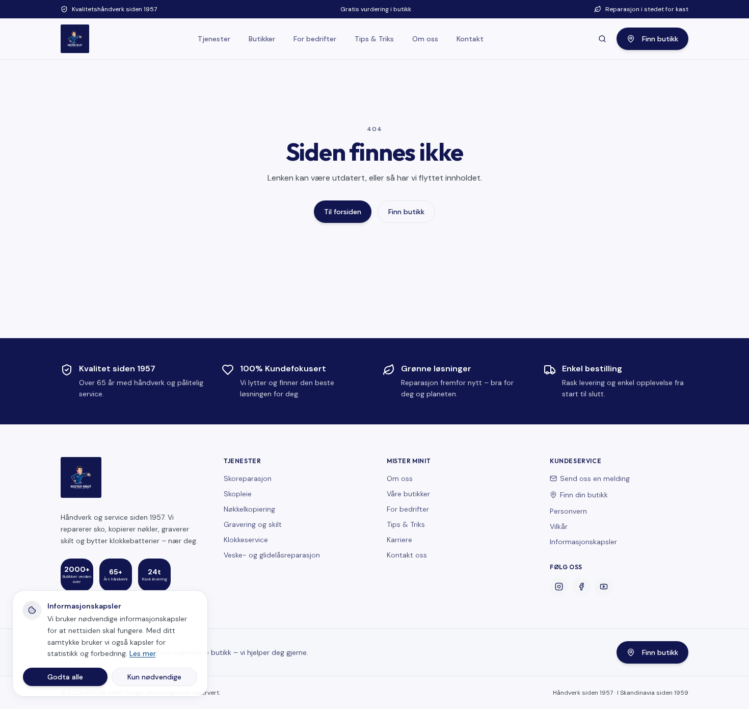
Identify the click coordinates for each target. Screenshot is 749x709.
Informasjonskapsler (583, 541)
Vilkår (559, 526)
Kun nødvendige (154, 676)
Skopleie (238, 493)
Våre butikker (408, 493)
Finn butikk (660, 38)
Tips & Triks (374, 38)
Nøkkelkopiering (249, 509)
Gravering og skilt (253, 524)
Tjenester (214, 38)
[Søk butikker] (602, 39)
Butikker (262, 38)
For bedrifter (314, 38)
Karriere (399, 539)
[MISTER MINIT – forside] (75, 38)
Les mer (142, 653)
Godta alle (65, 676)
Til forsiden (342, 211)
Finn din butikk (584, 494)
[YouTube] (604, 586)
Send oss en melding (595, 478)
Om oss (425, 38)
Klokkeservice (246, 539)
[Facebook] (581, 586)
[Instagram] (559, 586)
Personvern (568, 511)
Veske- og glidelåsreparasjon (272, 555)
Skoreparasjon (248, 478)
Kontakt (470, 38)
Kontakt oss (407, 555)
